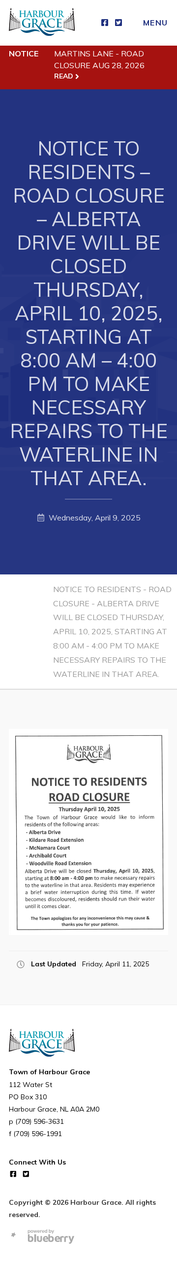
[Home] (42, 23)
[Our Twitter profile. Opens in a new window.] (118, 23)
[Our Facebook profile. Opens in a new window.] (105, 23)
